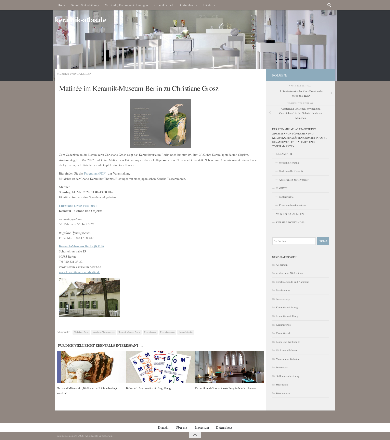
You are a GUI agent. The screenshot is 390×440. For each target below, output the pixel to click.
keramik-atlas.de (80, 19)
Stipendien (282, 384)
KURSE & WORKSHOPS (290, 222)
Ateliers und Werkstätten (289, 273)
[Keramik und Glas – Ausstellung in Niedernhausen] (229, 367)
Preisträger (281, 367)
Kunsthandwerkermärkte (292, 205)
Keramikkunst (150, 332)
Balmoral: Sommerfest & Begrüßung (148, 388)
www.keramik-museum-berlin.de (79, 272)
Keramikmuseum (167, 332)
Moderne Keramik (289, 162)
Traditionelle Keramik (291, 171)
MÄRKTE (281, 188)
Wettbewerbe (283, 393)
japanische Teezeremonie (104, 332)
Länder (207, 5)
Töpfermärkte (286, 197)
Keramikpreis (283, 324)
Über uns (181, 427)
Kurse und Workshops (288, 342)
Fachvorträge (283, 299)
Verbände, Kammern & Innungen (126, 5)
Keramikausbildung (287, 307)
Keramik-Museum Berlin (129, 332)
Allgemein (282, 264)
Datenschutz (224, 427)
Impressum (202, 427)
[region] (195, 40)
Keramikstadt (283, 333)
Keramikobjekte (186, 332)
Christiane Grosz (81, 332)
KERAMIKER (284, 154)
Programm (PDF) (95, 173)
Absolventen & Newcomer (293, 179)
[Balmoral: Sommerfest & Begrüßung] (160, 367)
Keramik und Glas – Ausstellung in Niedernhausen (225, 388)
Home (62, 5)
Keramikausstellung (287, 316)
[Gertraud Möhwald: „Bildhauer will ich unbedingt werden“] (91, 367)
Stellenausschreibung (287, 376)
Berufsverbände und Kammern (292, 282)
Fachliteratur (283, 290)
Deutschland (187, 5)
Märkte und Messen (287, 350)
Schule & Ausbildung (85, 5)
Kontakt (163, 427)
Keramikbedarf (163, 5)
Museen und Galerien (74, 73)
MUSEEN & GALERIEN (290, 214)
